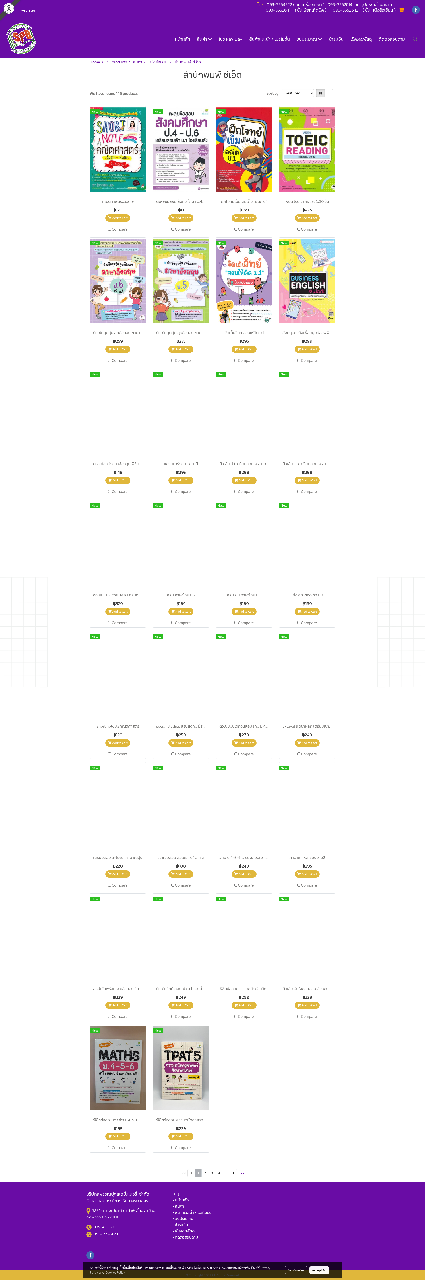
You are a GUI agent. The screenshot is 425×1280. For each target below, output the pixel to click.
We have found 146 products (114, 93)
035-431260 (104, 1227)
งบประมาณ (307, 39)
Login (9, 10)
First (183, 1173)
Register (28, 10)
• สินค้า (178, 1206)
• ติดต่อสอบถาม (185, 1237)
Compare (120, 229)
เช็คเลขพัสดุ (361, 39)
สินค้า (202, 39)
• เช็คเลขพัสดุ (184, 1231)
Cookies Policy (115, 1272)
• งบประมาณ (183, 1218)
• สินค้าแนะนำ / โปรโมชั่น (192, 1212)
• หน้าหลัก (181, 1200)
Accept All (319, 1270)
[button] (415, 39)
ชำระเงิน (336, 39)
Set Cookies (296, 1270)
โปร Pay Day (230, 39)
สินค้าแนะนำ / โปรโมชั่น (269, 39)
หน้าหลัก (182, 39)
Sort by (274, 93)
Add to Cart (120, 218)
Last (242, 1173)
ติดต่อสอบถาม (392, 39)
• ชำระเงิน (180, 1225)
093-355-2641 (105, 1234)
